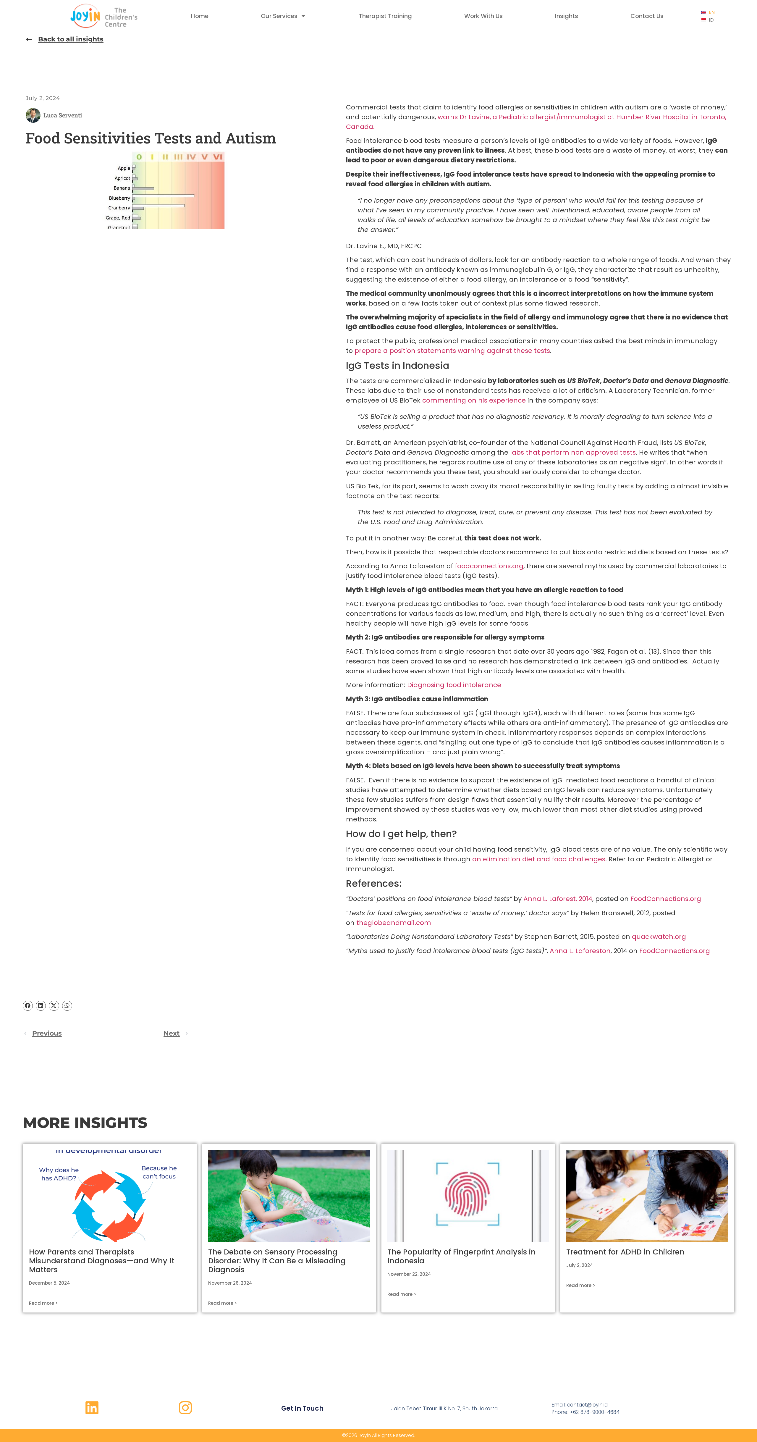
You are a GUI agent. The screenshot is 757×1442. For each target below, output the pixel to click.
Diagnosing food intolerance (454, 684)
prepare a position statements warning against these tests (452, 350)
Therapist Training (385, 16)
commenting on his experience (474, 400)
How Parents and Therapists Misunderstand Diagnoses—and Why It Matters (101, 1261)
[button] (28, 1006)
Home (199, 16)
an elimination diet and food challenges (538, 859)
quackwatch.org (659, 936)
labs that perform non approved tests (573, 452)
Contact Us (647, 16)
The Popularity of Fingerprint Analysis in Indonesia (461, 1256)
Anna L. (536, 898)
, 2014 (584, 898)
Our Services (279, 16)
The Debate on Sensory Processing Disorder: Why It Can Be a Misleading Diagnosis (277, 1261)
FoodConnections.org (665, 898)
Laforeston (593, 950)
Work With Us (483, 16)
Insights (566, 16)
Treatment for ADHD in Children (625, 1252)
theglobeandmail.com (393, 922)
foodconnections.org (489, 566)
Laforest (562, 898)
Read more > (43, 1303)
